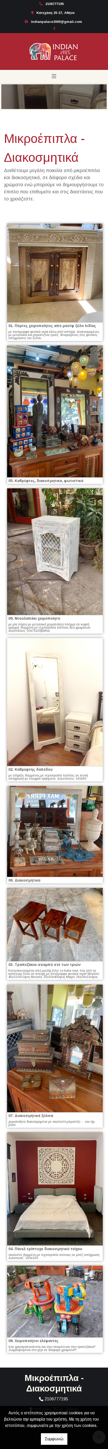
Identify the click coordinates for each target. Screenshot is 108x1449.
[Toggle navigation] (54, 76)
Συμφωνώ (54, 1439)
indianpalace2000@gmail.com (56, 22)
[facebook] (54, 28)
